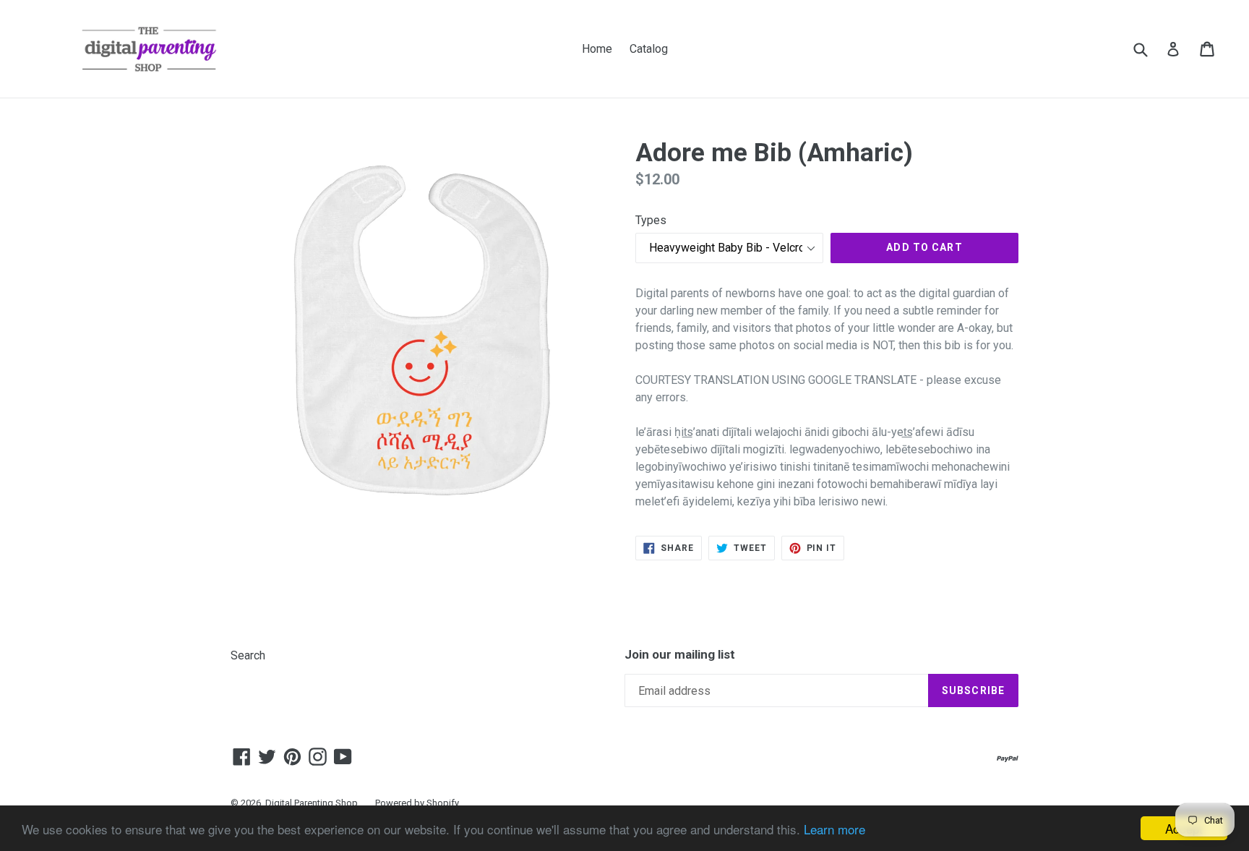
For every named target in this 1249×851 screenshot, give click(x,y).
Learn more (834, 829)
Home (597, 49)
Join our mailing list (679, 654)
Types (650, 220)
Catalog (649, 49)
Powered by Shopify (417, 802)
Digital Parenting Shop (311, 802)
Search (248, 655)
